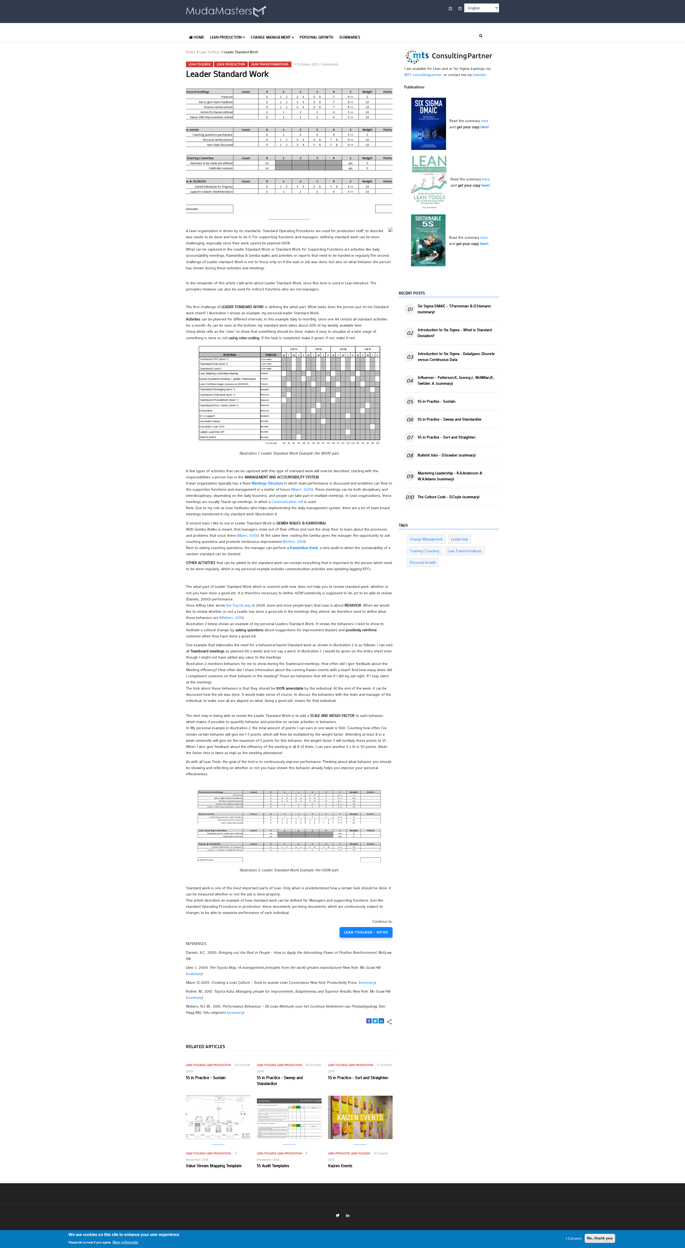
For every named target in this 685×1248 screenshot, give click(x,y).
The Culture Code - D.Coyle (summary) (449, 496)
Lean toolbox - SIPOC (366, 932)
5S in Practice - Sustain (436, 401)
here (484, 120)
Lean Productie (339, 1153)
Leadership (459, 539)
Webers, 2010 (231, 617)
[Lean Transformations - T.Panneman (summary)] (429, 181)
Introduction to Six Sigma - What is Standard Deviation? (455, 332)
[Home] (226, 10)
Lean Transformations (270, 64)
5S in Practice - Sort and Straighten (446, 437)
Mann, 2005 (302, 489)
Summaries (349, 37)
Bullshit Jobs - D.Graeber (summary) (447, 454)
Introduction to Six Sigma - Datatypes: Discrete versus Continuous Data (456, 356)
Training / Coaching (424, 551)
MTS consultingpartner (423, 74)
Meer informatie (125, 1241)
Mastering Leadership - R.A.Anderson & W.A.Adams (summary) (450, 475)
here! (485, 126)
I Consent (573, 1238)
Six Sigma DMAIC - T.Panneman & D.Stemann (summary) (454, 308)
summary (194, 973)
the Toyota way (238, 605)
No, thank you (600, 1238)
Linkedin (479, 74)
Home (198, 37)
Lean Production (226, 37)
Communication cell (287, 501)
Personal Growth (316, 37)
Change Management (271, 37)
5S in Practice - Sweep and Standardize (449, 419)
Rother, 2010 (294, 541)
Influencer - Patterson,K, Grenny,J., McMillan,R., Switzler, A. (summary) (456, 380)
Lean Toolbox (209, 52)
